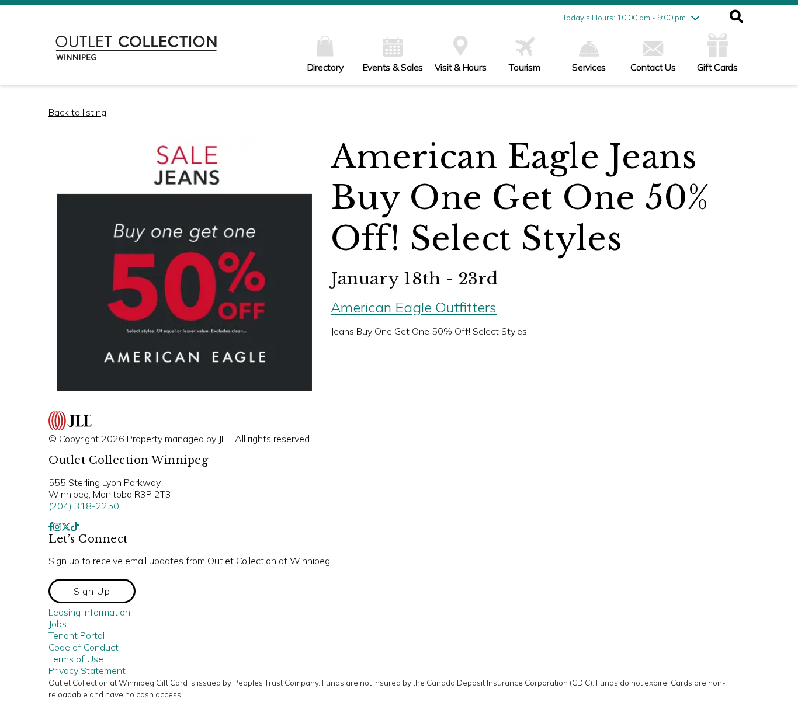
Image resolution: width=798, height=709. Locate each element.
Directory (325, 67)
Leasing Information (89, 612)
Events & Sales (393, 67)
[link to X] (66, 527)
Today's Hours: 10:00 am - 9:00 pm (624, 17)
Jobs (57, 624)
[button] (736, 17)
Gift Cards (717, 67)
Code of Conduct (83, 647)
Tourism (524, 67)
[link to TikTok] (75, 527)
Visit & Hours (461, 67)
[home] (136, 53)
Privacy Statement (87, 670)
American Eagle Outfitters (414, 307)
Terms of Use (75, 659)
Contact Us (653, 67)
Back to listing (77, 112)
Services (589, 67)
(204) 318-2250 (83, 506)
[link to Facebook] (50, 527)
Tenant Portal (76, 635)
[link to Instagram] (57, 527)
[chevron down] (695, 17)
